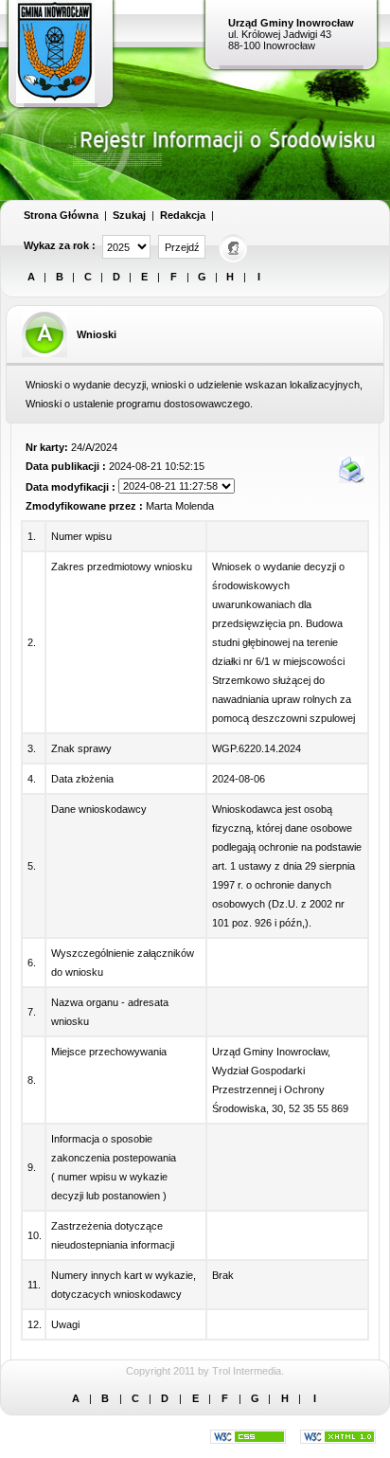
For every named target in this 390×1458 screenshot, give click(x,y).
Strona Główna (61, 215)
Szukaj (129, 215)
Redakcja (182, 215)
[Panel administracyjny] (234, 247)
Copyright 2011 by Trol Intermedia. (205, 1371)
